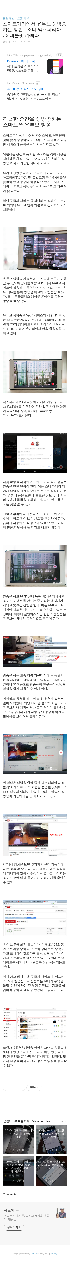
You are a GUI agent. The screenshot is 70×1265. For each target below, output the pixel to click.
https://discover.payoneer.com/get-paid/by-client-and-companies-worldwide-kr (31, 55)
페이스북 (26, 1106)
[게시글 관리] (20, 1088)
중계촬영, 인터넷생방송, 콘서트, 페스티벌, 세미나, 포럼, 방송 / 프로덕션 (34, 96)
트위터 (43, 1106)
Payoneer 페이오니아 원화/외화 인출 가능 (22, 61)
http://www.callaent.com (20, 83)
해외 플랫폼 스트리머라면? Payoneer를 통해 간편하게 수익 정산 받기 (23, 69)
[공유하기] (16, 1088)
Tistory (54, 1253)
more (64, 1121)
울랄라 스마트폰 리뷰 (16, 18)
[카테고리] (5, 4)
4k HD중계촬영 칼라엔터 (26, 89)
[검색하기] (65, 4)
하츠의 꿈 (11, 1210)
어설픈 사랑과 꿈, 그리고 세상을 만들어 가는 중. (26, 1217)
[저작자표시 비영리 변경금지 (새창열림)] (47, 1087)
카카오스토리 (35, 1106)
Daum (34, 1253)
